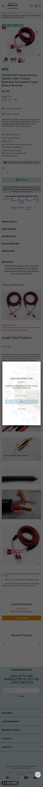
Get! (21, 401)
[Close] (37, 365)
